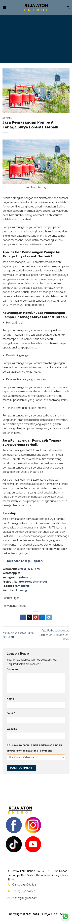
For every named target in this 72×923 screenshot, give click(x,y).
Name (11, 698)
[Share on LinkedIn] (42, 617)
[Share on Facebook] (23, 617)
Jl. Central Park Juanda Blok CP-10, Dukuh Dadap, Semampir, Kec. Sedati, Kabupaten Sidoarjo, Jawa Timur (38, 875)
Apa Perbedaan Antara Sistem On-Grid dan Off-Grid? (54, 635)
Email (11, 713)
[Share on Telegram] (49, 617)
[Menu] (5, 7)
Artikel (7, 118)
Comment (13, 669)
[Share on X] (29, 617)
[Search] (68, 7)
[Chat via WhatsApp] (65, 916)
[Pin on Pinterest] (36, 617)
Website (12, 728)
